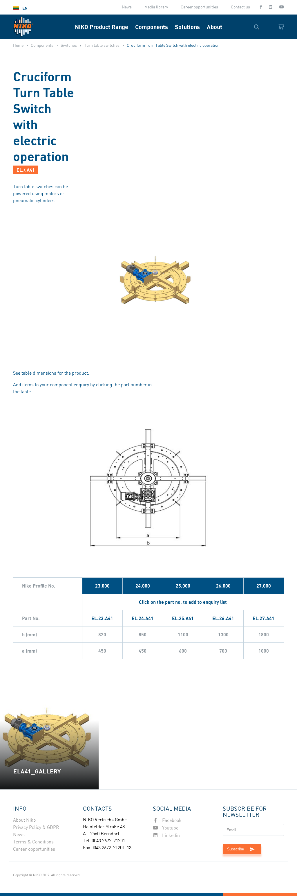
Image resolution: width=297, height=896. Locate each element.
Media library (156, 7)
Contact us (240, 7)
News (127, 7)
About (214, 26)
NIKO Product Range (101, 26)
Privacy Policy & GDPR (36, 827)
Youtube (169, 828)
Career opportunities (199, 7)
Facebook (171, 820)
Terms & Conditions (33, 842)
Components (151, 26)
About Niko (24, 820)
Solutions (187, 26)
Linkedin (170, 835)
